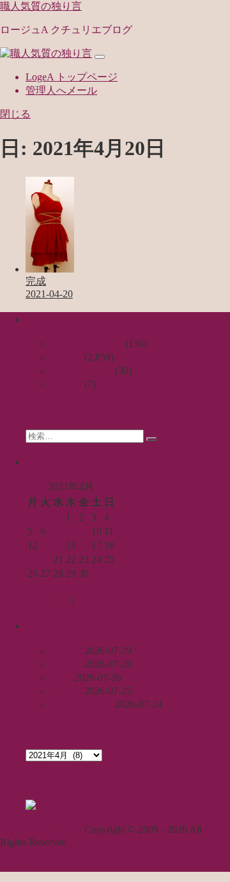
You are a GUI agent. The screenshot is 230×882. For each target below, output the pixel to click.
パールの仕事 (81, 704)
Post (63, 600)
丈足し (66, 650)
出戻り (66, 664)
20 (45, 559)
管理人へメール (61, 90)
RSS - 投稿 (123, 805)
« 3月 (37, 587)
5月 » (67, 587)
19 (32, 559)
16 (84, 545)
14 (58, 545)
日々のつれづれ (87, 343)
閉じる (15, 113)
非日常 (66, 383)
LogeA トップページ (72, 76)
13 (45, 545)
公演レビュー (81, 370)
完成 (61, 677)
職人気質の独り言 (41, 6)
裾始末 (66, 690)
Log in (39, 600)
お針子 (66, 357)
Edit (81, 600)
